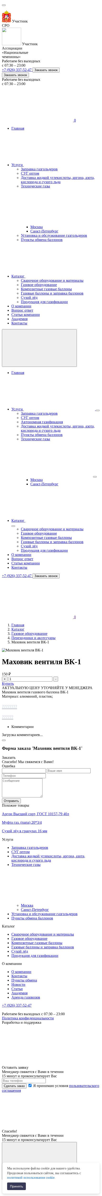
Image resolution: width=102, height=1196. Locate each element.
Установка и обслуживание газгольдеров (54, 235)
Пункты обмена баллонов (42, 240)
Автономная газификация (42, 422)
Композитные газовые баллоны (46, 289)
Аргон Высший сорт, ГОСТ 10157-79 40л (35, 814)
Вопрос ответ (22, 310)
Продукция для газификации (44, 302)
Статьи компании (25, 315)
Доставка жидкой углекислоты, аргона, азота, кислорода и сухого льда (58, 180)
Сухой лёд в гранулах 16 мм (24, 831)
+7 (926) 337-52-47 (17, 70)
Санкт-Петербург (44, 231)
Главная (17, 128)
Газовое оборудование (39, 285)
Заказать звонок (46, 70)
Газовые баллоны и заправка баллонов (52, 293)
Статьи (17, 989)
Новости (18, 984)
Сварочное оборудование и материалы (52, 280)
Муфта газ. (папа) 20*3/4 (22, 822)
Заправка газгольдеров (39, 169)
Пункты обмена (24, 980)
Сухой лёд (29, 298)
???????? (9, 706)
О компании (21, 306)
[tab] (51, 706)
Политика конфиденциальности (28, 1018)
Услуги (17, 165)
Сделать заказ (14, 1086)
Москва (36, 227)
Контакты (19, 323)
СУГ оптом (30, 173)
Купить (8, 684)
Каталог (18, 276)
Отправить (11, 801)
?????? (7, 716)
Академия (19, 319)
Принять (16, 1186)
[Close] (4, 740)
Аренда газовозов (25, 997)
